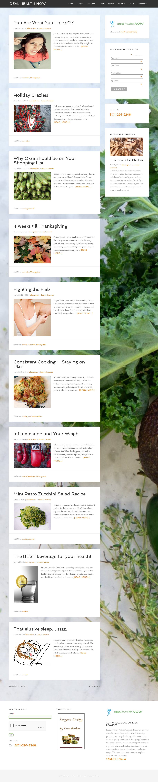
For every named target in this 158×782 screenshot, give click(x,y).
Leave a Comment (45, 28)
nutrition (31, 209)
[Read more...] (61, 122)
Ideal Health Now (27, 4)
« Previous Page (17, 686)
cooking (25, 209)
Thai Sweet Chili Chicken (126, 160)
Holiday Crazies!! (31, 95)
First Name (126, 58)
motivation (25, 78)
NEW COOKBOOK (129, 31)
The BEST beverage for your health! (52, 556)
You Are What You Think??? (44, 22)
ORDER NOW (116, 759)
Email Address (126, 73)
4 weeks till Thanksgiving (40, 226)
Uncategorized (35, 78)
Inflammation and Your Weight (47, 433)
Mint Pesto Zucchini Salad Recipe (50, 494)
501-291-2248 (120, 114)
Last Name (126, 66)
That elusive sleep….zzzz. (40, 629)
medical (24, 476)
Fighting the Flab (32, 289)
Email (11, 714)
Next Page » (94, 686)
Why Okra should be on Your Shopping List (45, 160)
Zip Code (126, 81)
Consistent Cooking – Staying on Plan (49, 364)
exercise (24, 344)
